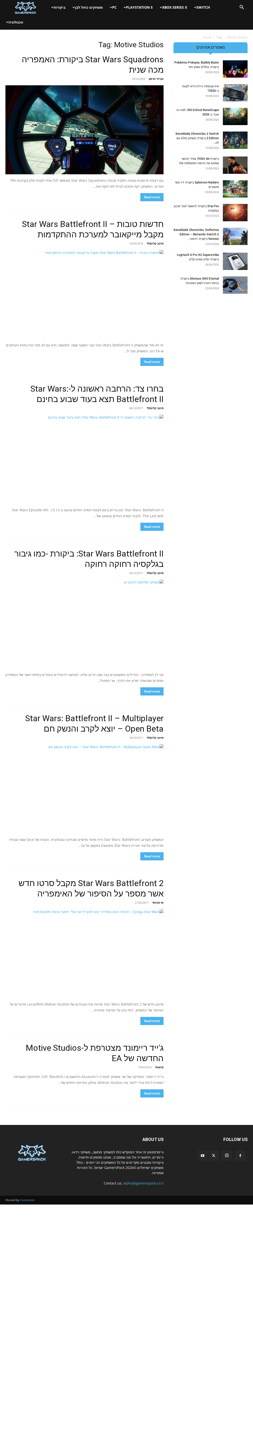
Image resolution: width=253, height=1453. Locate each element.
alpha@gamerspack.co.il (143, 1183)
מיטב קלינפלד (155, 243)
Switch (203, 7)
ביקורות (59, 7)
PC (114, 7)
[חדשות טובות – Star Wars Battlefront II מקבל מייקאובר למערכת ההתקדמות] (84, 294)
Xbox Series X (174, 7)
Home (207, 37)
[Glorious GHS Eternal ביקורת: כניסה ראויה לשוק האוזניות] (235, 285)
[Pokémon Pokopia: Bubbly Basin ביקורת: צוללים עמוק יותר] (235, 69)
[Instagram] (227, 1156)
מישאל (159, 1067)
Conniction (27, 1200)
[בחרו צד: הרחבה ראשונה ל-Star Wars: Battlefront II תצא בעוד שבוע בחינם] (84, 459)
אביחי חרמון (156, 79)
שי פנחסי (158, 902)
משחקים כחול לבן (89, 7)
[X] (213, 1156)
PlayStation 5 (139, 7)
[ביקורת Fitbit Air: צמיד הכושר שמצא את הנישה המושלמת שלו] (235, 165)
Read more (152, 197)
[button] (242, 7)
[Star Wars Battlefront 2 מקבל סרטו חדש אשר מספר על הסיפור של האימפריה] (84, 953)
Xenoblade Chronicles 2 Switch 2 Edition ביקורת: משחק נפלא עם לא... (197, 138)
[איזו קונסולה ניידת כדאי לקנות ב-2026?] (235, 92)
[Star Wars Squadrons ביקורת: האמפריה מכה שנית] (84, 129)
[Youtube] (203, 1156)
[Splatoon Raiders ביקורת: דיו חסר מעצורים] (235, 189)
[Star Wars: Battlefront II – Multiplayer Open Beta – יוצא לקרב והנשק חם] (84, 788)
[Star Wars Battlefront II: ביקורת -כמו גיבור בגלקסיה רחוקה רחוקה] (84, 624)
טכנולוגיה (15, 22)
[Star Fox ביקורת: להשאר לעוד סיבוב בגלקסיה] (235, 212)
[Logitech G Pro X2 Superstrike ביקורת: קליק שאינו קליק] (235, 261)
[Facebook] (240, 1156)
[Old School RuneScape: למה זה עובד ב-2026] (235, 116)
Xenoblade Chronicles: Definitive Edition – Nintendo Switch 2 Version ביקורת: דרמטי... (196, 234)
